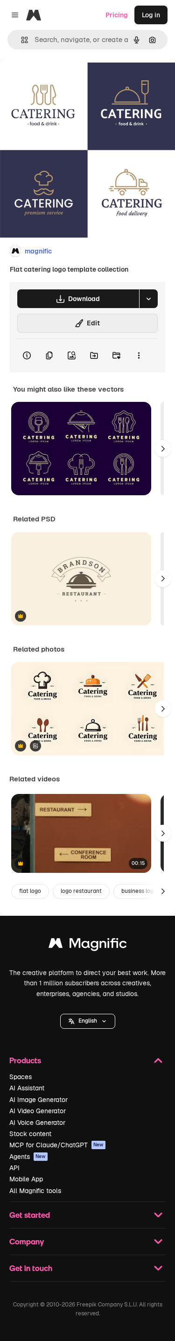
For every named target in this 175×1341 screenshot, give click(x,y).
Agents (27, 1156)
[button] (87, 1021)
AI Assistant (26, 1088)
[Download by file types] (148, 298)
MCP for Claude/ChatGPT (56, 1145)
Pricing (116, 15)
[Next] (162, 448)
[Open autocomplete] (21, 39)
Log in (151, 15)
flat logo (30, 891)
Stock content (30, 1134)
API (14, 1168)
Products (25, 1060)
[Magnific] (88, 945)
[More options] (138, 355)
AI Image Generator (38, 1099)
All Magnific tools (35, 1191)
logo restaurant (81, 891)
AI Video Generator (37, 1111)
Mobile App (26, 1179)
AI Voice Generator (37, 1122)
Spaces (20, 1077)
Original (60, 80)
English (87, 1021)
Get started (29, 1215)
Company (26, 1241)
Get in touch (30, 1268)
